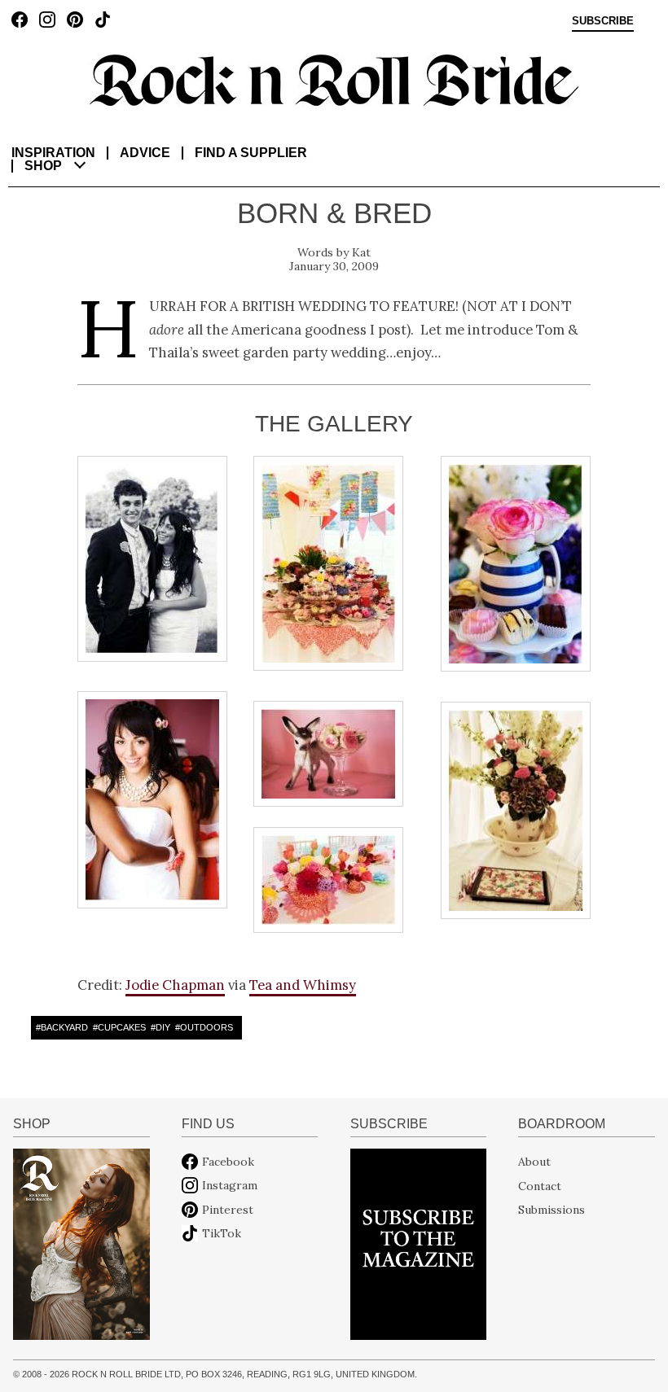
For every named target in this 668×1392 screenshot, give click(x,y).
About (534, 1161)
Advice (145, 153)
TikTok (221, 1233)
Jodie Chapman (175, 985)
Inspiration (53, 153)
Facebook (228, 1161)
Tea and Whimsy (302, 985)
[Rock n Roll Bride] (334, 78)
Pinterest (227, 1209)
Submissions (551, 1209)
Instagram (229, 1185)
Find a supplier (251, 153)
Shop (43, 166)
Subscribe (603, 21)
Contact (539, 1185)
